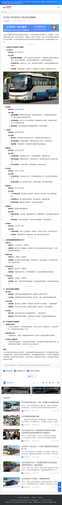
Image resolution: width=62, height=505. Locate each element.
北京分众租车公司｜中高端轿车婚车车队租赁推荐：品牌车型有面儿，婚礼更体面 (40, 464)
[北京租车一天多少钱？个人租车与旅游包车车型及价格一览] (11, 450)
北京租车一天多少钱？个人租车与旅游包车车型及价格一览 (40, 447)
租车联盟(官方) (7, 21)
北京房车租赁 (8, 371)
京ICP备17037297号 (46, 500)
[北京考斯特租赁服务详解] (11, 420)
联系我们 (33, 497)
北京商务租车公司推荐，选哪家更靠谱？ (36, 479)
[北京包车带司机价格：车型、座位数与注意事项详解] (11, 406)
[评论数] (52, 411)
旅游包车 (40, 497)
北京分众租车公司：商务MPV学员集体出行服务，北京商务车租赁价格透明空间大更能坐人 (39, 431)
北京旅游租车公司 (20, 371)
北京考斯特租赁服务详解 (30, 416)
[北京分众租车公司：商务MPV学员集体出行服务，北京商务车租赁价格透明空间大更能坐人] (11, 434)
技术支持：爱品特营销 (23, 497)
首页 (2, 12)
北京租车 (22, 500)
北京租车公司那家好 (34, 371)
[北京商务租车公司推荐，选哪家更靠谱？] (11, 482)
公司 (30, 21)
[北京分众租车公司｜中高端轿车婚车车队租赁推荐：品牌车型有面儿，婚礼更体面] (11, 466)
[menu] (58, 7)
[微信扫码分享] (43, 382)
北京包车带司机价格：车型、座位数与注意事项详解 (40, 402)
